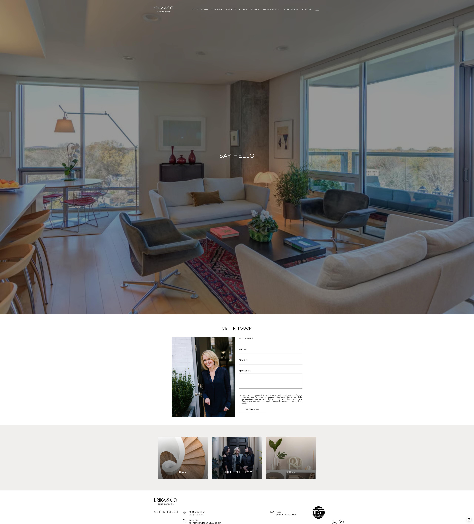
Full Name (245, 338)
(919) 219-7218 (196, 515)
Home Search (291, 9)
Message (244, 371)
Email (242, 360)
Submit (252, 409)
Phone (243, 349)
